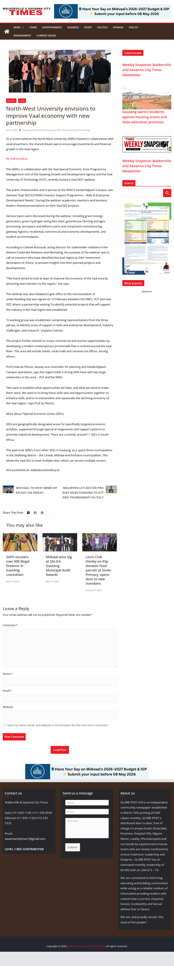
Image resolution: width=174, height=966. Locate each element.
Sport (88, 27)
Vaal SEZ (57, 130)
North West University (41, 130)
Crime (33, 27)
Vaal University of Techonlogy (76, 130)
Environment (22, 35)
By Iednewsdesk (17, 159)
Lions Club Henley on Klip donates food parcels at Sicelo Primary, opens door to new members (98, 570)
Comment (10, 625)
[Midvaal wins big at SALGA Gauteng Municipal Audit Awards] (59, 536)
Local (22, 100)
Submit (72, 847)
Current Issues (46, 35)
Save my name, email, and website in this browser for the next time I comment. (57, 725)
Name (8, 674)
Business (73, 27)
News (17, 27)
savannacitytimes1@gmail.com (25, 839)
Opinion (118, 27)
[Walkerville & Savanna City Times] (7, 31)
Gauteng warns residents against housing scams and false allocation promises (144, 117)
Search (167, 193)
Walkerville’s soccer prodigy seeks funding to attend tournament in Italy (83, 492)
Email (7, 691)
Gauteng (26, 130)
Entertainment (52, 27)
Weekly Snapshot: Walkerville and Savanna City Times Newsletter (146, 69)
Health (133, 27)
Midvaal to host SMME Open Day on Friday (36, 490)
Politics (102, 27)
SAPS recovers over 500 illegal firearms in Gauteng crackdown (17, 566)
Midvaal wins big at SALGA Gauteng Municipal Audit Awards (59, 566)
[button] (22, 27)
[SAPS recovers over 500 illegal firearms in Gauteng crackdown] (20, 536)
